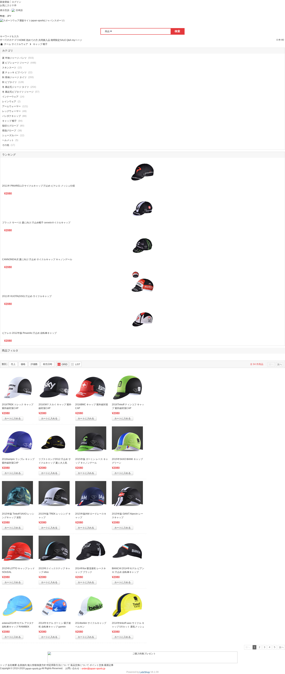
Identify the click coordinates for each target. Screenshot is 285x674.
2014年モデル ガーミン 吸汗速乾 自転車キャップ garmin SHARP (55, 627)
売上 (13, 364)
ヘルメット (8, 140)
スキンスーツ (9, 67)
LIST (77, 364)
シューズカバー (10, 135)
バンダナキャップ (11, 116)
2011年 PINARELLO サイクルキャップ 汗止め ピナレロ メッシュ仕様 (38, 185)
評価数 (34, 364)
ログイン (16, 2)
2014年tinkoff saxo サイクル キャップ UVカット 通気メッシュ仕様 (128, 627)
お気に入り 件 (8, 5)
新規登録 (4, 2)
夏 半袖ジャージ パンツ (14, 58)
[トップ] (1, 44)
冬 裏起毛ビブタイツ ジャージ (18, 91)
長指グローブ (9, 130)
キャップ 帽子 (9, 121)
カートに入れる (12, 418)
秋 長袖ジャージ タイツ (14, 77)
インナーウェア (10, 96)
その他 (5, 145)
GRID (64, 364)
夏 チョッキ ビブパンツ (14, 72)
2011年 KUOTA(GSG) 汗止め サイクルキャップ (27, 296)
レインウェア (9, 101)
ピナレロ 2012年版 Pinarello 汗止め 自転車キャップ (29, 333)
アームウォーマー (11, 106)
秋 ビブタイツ (9, 82)
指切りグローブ (10, 125)
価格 (23, 364)
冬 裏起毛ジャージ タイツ (15, 87)
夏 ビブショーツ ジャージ (15, 62)
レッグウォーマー (11, 111)
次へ (279, 364)
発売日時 (47, 364)
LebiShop (145, 672)
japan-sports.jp (33, 668)
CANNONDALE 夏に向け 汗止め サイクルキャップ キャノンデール (37, 259)
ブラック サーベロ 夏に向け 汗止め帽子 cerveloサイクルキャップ (36, 222)
